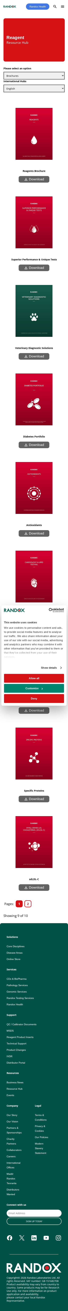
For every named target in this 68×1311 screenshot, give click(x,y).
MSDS (10, 1030)
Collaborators (14, 1150)
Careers (11, 1156)
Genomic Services (17, 991)
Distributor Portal (16, 1062)
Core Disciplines (15, 946)
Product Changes (16, 1050)
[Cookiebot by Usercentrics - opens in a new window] (49, 610)
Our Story (12, 1115)
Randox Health (37, 6)
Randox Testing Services (20, 998)
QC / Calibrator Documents (21, 1024)
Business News (15, 1082)
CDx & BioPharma (17, 978)
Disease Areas (14, 952)
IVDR (9, 1056)
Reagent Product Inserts (20, 1037)
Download (34, 179)
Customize (32, 688)
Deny (34, 698)
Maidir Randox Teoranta (11, 1178)
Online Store (13, 959)
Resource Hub (14, 1088)
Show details (49, 667)
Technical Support (16, 1043)
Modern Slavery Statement (40, 1148)
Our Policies (41, 1137)
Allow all (34, 678)
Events (10, 1095)
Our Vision (12, 1121)
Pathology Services (17, 985)
